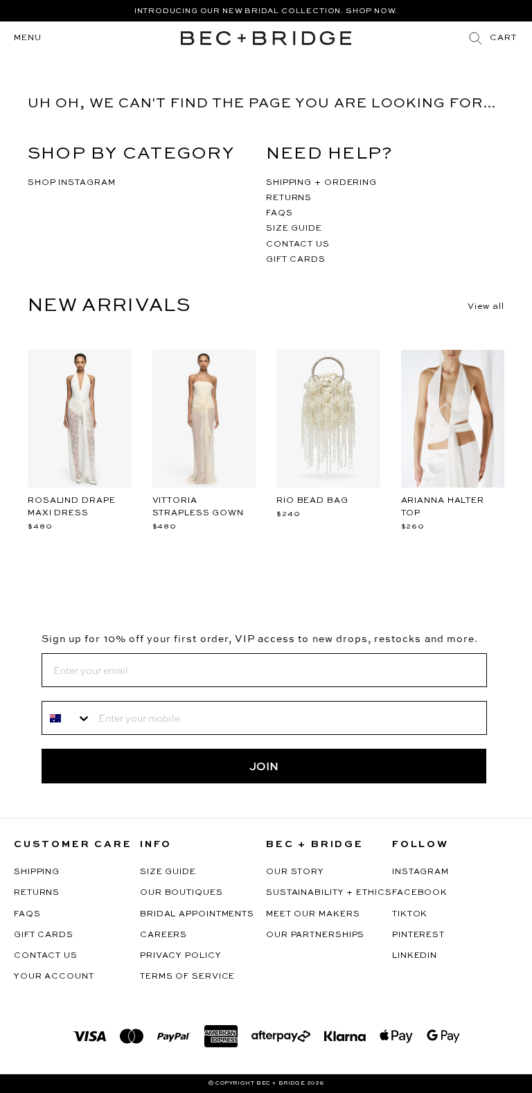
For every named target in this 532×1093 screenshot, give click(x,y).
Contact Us (46, 956)
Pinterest (418, 935)
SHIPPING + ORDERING (321, 183)
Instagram (420, 872)
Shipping (37, 872)
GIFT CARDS (296, 260)
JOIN (263, 766)
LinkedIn (414, 956)
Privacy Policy (181, 956)
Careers (163, 935)
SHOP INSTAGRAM (72, 183)
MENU (28, 38)
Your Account (54, 976)
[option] (266, 10)
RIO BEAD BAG (312, 501)
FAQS (279, 213)
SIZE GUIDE (294, 228)
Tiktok (409, 914)
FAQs (27, 914)
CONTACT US (298, 244)
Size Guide (168, 872)
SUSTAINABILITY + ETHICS (329, 893)
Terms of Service (187, 976)
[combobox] (66, 718)
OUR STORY (295, 872)
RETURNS (289, 198)
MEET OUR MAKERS (313, 914)
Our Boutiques (181, 893)
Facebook (419, 893)
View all (486, 307)
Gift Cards (43, 935)
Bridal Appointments (197, 914)
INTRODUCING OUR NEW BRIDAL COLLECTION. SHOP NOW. (266, 11)
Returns (37, 893)
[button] (503, 38)
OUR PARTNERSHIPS (315, 935)
